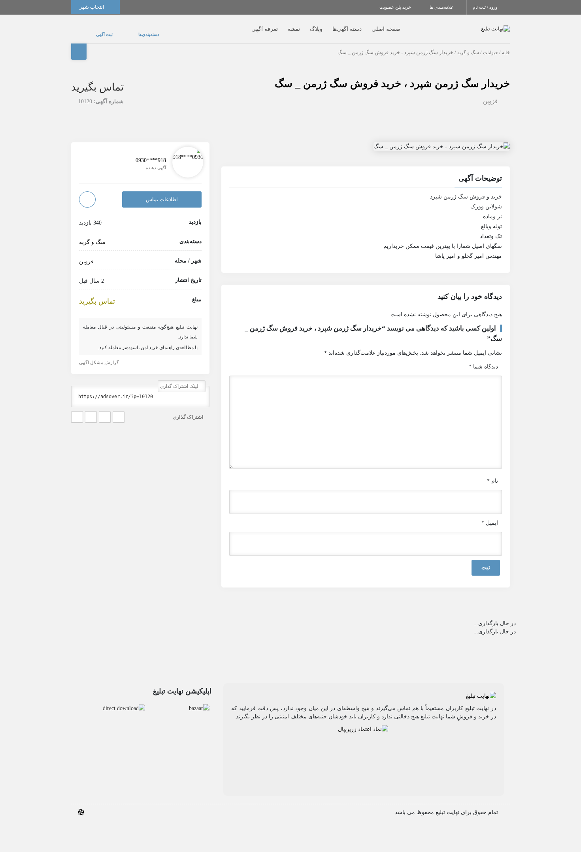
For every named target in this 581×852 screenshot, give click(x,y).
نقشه (278, 25)
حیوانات (490, 44)
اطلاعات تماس (162, 192)
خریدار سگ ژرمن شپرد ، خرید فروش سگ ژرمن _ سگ (392, 75)
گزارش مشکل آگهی (99, 355)
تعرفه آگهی (249, 25)
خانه (506, 44)
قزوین (490, 93)
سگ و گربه (468, 44)
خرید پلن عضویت (395, 7)
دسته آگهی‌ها (331, 25)
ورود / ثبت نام (485, 7)
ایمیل (489, 515)
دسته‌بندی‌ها (125, 30)
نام (492, 473)
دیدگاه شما (483, 359)
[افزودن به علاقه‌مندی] (87, 191)
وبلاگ (300, 25)
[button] (365, 172)
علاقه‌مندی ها (442, 7)
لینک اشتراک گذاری (180, 379)
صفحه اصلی (370, 25)
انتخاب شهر (92, 7)
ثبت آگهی (96, 30)
